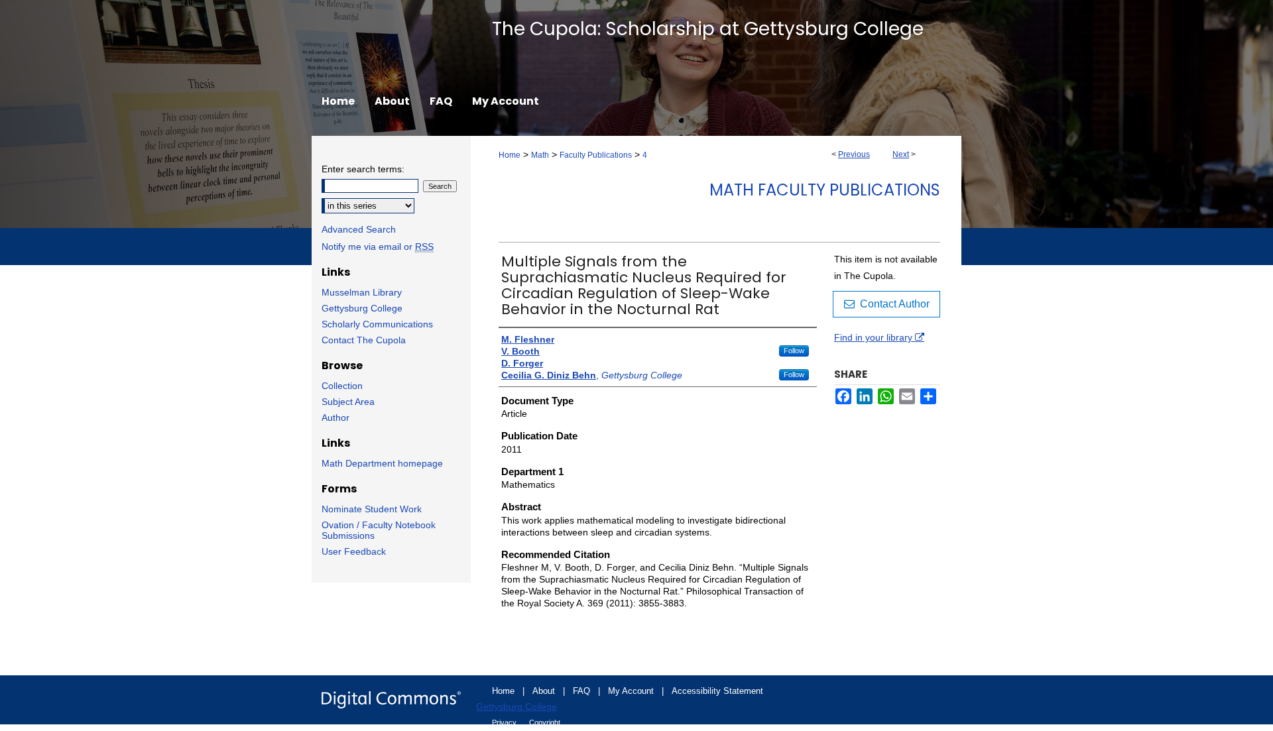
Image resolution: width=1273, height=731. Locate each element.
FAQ (583, 691)
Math (540, 155)
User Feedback (354, 551)
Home (509, 155)
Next (900, 154)
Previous (854, 154)
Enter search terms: (363, 169)
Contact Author (892, 303)
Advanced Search (359, 229)
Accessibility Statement (717, 691)
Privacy (505, 722)
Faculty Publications (596, 155)
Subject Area (348, 401)
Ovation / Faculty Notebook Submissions (379, 530)
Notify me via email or (378, 246)
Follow (794, 351)
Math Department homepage (382, 463)
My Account (632, 691)
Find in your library (874, 337)
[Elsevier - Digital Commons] (391, 700)
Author (335, 417)
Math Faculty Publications (824, 190)
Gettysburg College (362, 308)
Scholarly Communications (377, 324)
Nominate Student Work (372, 509)
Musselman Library (362, 292)
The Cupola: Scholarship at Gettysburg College (708, 29)
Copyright (544, 722)
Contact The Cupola (364, 340)
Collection (342, 385)
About (545, 691)
